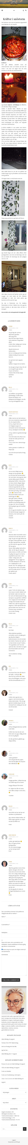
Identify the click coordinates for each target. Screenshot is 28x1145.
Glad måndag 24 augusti (8, 1039)
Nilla (10, 387)
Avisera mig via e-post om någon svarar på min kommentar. (14, 950)
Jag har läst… (5, 1050)
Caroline (11, 774)
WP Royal (17, 1142)
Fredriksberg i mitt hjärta (13, 1075)
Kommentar (5, 954)
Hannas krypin (6, 1064)
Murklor (9, 1071)
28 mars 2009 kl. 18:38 (13, 328)
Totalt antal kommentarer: (9, 1119)
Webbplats (4, 932)
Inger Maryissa (13, 412)
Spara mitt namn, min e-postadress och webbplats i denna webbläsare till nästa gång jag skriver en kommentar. (14, 944)
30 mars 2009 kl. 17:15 (13, 808)
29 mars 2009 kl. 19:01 (13, 692)
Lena (10, 584)
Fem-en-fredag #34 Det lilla (9, 1046)
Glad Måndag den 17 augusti (9, 1054)
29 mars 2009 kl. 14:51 (13, 585)
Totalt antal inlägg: (7, 1118)
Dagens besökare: (7, 1112)
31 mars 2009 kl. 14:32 (13, 863)
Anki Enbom (12, 835)
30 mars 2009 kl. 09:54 (13, 753)
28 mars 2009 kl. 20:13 (13, 413)
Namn (4, 916)
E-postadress (6, 924)
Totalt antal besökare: (8, 1116)
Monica (11, 720)
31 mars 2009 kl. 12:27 (13, 836)
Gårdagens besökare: (7, 1114)
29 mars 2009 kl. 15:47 (13, 625)
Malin (10, 806)
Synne (10, 326)
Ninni (10, 861)
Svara (10, 330)
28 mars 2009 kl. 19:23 (13, 389)
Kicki (10, 465)
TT (9, 751)
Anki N (11, 528)
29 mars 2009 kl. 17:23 (13, 668)
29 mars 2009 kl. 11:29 (13, 530)
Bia (10, 691)
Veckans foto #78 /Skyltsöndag (10, 1043)
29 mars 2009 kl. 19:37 (13, 722)
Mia (10, 666)
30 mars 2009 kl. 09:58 (13, 775)
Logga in (14, 1140)
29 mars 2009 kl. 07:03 (13, 466)
